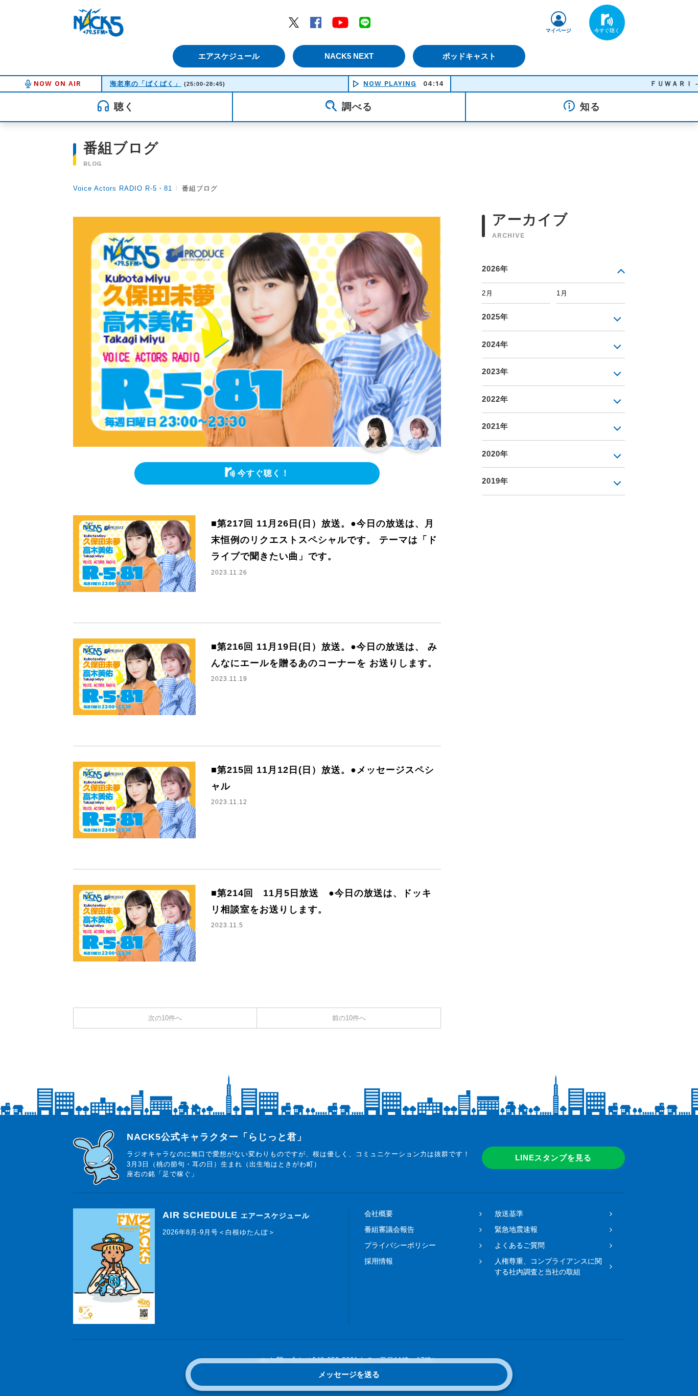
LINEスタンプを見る (553, 1157)
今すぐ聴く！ (264, 473)
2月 (487, 293)
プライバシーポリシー (400, 1245)
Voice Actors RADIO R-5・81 (122, 188)
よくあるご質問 (520, 1245)
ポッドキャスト (469, 56)
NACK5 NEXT (349, 56)
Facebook (315, 22)
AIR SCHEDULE (236, 1215)
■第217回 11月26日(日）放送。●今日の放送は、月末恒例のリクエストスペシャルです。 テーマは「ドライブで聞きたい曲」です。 (324, 540)
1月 (562, 293)
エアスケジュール (229, 56)
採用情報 (378, 1261)
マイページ (558, 30)
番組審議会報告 (389, 1229)
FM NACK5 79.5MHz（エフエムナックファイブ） (98, 22)
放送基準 (509, 1213)
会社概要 (378, 1213)
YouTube (340, 22)
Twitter (294, 22)
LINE (364, 22)
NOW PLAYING (389, 83)
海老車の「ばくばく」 (145, 83)
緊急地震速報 (516, 1229)
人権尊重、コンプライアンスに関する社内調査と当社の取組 (548, 1266)
